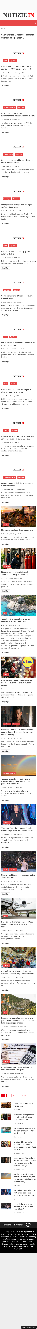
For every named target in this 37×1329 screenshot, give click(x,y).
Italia (4, 613)
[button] (35, 23)
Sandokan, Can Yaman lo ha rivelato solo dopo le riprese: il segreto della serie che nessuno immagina (17, 732)
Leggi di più (5, 85)
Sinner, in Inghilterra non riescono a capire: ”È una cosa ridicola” (23, 1206)
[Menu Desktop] (3, 23)
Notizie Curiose (8, 154)
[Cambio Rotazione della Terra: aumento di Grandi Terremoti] (18, 470)
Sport (5, 61)
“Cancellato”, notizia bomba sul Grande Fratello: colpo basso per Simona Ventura (17, 829)
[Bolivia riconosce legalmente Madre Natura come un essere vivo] (18, 329)
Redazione (7, 1225)
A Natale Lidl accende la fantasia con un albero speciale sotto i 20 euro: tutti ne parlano (16, 682)
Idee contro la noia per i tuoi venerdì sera (17, 530)
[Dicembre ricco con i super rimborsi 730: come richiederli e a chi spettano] (18, 1053)
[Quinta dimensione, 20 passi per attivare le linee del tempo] (18, 282)
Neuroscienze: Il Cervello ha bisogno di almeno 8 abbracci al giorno (16, 390)
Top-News (13, 61)
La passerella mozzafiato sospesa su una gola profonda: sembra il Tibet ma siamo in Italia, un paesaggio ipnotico (17, 1020)
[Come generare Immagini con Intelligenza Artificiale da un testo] (18, 191)
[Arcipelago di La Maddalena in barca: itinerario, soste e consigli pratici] (18, 605)
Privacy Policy (28, 1224)
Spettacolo (6, 724)
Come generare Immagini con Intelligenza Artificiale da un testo (17, 206)
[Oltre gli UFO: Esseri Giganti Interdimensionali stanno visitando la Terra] (18, 100)
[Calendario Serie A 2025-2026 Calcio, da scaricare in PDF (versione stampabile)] (18, 53)
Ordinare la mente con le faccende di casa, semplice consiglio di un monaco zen (17, 437)
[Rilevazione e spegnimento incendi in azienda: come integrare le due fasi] (18, 558)
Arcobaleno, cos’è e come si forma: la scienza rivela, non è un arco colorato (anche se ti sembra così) (15, 781)
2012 (23, 1095)
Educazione (6, 290)
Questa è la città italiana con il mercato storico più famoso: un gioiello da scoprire (17, 972)
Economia (6, 965)
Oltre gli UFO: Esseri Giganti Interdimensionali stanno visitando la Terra (18, 114)
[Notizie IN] (18, 15)
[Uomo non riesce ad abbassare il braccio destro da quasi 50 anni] (18, 146)
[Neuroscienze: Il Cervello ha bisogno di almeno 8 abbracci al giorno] (18, 376)
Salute (5, 384)
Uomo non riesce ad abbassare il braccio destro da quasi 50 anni (17, 161)
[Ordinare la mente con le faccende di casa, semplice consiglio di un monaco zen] (18, 423)
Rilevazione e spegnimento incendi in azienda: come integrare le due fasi (15, 573)
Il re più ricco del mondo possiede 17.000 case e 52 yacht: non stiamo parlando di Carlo (17, 924)
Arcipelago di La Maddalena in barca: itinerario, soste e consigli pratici (15, 620)
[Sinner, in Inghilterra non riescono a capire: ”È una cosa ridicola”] (18, 861)
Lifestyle (6, 430)
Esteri (5, 337)
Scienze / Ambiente (9, 107)
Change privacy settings (29, 1327)
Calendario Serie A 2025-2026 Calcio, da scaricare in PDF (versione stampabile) (16, 67)
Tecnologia (6, 199)
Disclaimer (18, 1225)
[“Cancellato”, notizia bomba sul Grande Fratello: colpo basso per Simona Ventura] (18, 814)
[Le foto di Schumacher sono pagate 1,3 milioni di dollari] (18, 238)
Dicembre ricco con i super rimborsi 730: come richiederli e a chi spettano (17, 1068)
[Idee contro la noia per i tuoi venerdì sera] (18, 516)
